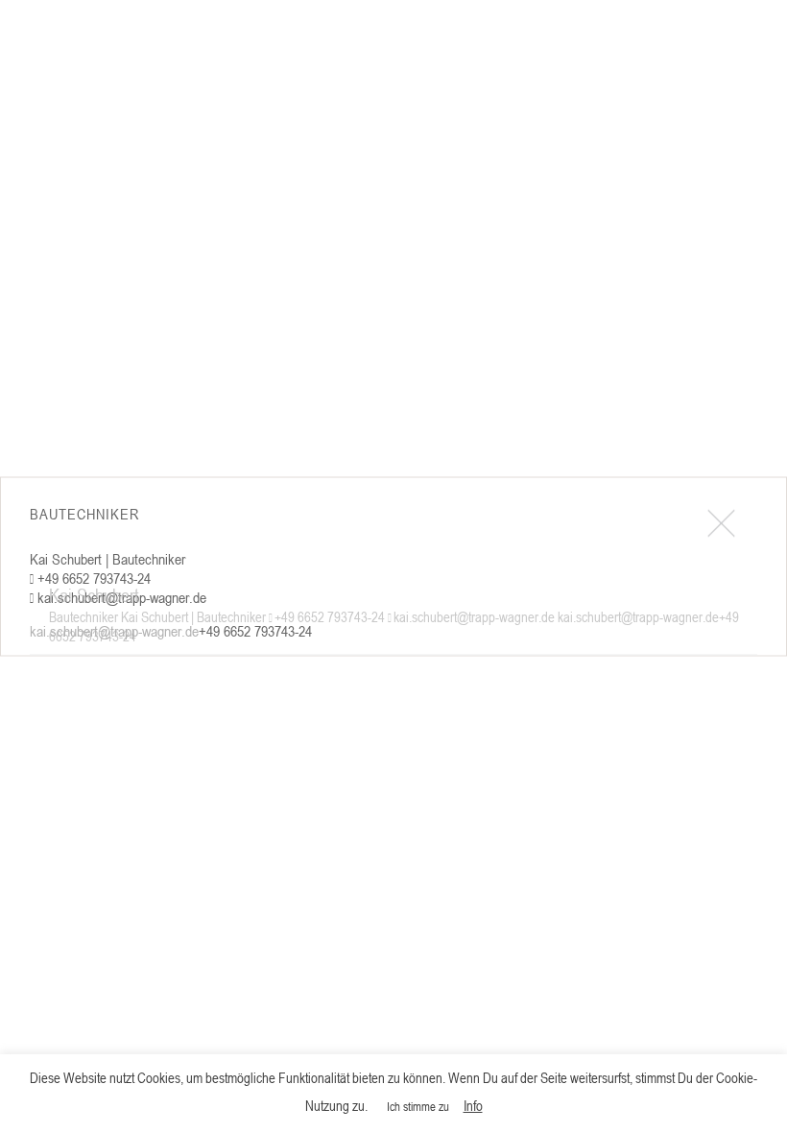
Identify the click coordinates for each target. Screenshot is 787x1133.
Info (473, 1105)
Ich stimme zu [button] (418, 1106)
